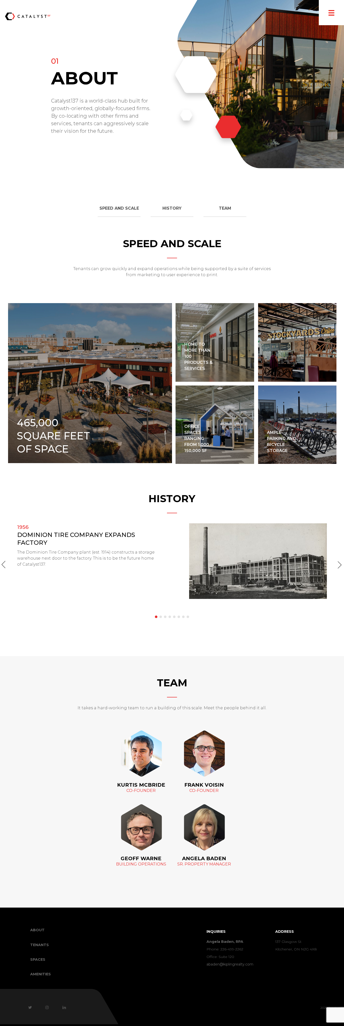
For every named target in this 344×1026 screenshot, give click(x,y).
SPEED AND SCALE (119, 208)
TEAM (225, 208)
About (37, 930)
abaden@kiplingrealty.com (230, 964)
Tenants (39, 945)
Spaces (37, 959)
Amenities (40, 974)
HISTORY (172, 208)
